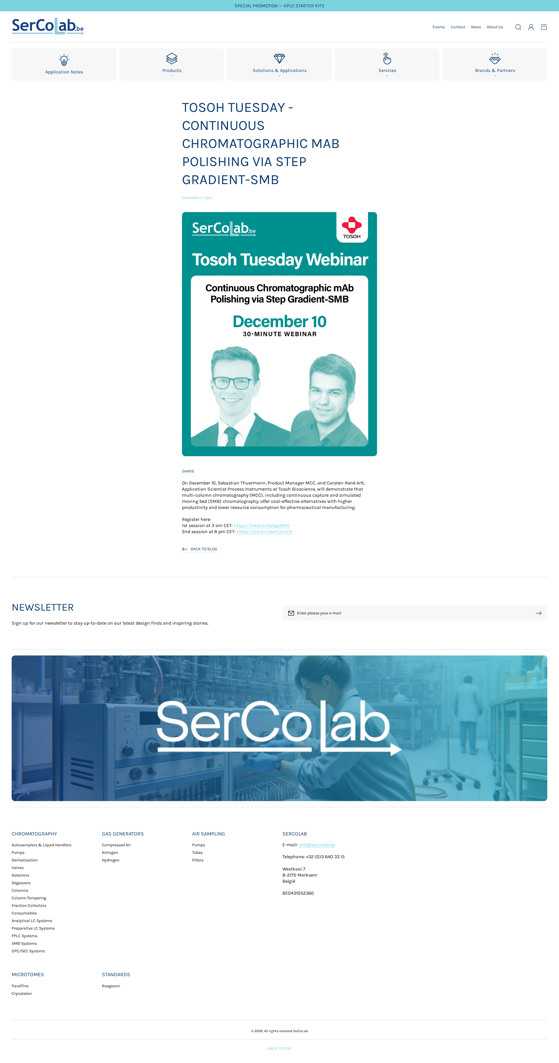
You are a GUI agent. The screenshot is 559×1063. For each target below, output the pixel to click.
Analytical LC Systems (32, 920)
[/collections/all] (279, 728)
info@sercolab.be (317, 844)
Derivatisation (25, 860)
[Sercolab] (48, 27)
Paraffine (20, 985)
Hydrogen (110, 860)
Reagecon (111, 985)
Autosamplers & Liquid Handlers (41, 844)
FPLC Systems (24, 935)
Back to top (279, 1048)
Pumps (18, 852)
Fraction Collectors (29, 905)
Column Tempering (29, 897)
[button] (518, 27)
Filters (198, 860)
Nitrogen (110, 852)
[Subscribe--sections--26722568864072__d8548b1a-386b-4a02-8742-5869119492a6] (540, 613)
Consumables (24, 913)
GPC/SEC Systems (28, 951)
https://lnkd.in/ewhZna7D (264, 531)
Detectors (20, 875)
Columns (20, 890)
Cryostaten (22, 993)
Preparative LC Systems (33, 928)
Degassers (21, 882)
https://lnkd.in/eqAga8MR (262, 525)
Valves (18, 867)
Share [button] (188, 471)
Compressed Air (116, 844)
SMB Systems (24, 943)
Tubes (197, 852)
